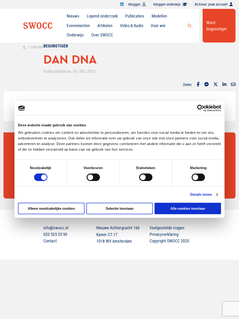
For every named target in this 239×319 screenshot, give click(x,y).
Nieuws (73, 16)
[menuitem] (73, 16)
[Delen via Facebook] (198, 85)
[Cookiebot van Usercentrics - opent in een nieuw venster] (200, 108)
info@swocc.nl (55, 227)
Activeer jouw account (211, 4)
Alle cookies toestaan (187, 208)
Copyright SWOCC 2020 (169, 240)
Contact (50, 240)
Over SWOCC (102, 34)
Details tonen (201, 194)
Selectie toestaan (120, 208)
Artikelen (104, 25)
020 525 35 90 (55, 234)
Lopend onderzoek (102, 16)
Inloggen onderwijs (167, 4)
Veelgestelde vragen (167, 227)
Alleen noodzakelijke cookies (51, 208)
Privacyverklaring (164, 234)
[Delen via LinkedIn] (224, 85)
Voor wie (158, 25)
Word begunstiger (216, 25)
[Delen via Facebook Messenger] (206, 85)
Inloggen (134, 4)
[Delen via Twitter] (215, 85)
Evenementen (78, 25)
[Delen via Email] (233, 85)
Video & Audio (131, 25)
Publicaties (134, 16)
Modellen (159, 16)
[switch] (93, 177)
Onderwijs (75, 34)
